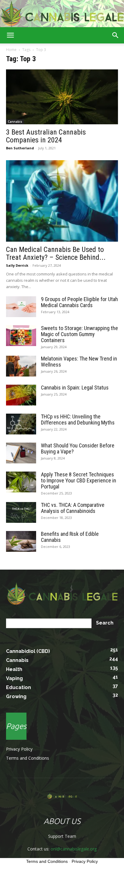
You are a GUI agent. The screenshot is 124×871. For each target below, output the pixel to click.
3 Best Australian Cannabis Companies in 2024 (46, 136)
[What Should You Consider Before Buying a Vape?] (21, 453)
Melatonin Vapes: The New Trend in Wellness (79, 361)
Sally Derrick (17, 265)
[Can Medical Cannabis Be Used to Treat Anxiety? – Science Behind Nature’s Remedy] (62, 201)
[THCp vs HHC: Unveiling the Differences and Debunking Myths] (21, 424)
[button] (10, 35)
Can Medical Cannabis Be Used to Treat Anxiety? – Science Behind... (56, 253)
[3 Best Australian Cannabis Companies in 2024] (62, 96)
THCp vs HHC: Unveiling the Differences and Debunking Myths (78, 419)
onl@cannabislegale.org (74, 849)
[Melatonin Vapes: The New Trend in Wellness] (21, 366)
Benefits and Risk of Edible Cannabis (70, 537)
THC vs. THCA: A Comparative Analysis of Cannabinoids (72, 508)
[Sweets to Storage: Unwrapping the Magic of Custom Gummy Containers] (21, 335)
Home (11, 49)
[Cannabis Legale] (62, 14)
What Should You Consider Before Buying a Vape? (77, 448)
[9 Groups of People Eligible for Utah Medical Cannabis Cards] (21, 306)
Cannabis (15, 121)
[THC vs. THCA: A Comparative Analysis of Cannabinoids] (21, 512)
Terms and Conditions (27, 758)
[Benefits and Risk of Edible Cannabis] (21, 541)
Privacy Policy (19, 749)
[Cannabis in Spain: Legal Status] (21, 395)
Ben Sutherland (20, 148)
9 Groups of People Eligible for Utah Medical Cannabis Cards (79, 302)
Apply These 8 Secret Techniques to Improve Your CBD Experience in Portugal (78, 480)
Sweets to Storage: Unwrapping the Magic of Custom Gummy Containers (79, 334)
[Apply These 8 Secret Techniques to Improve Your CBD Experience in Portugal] (21, 482)
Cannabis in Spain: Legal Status (75, 387)
